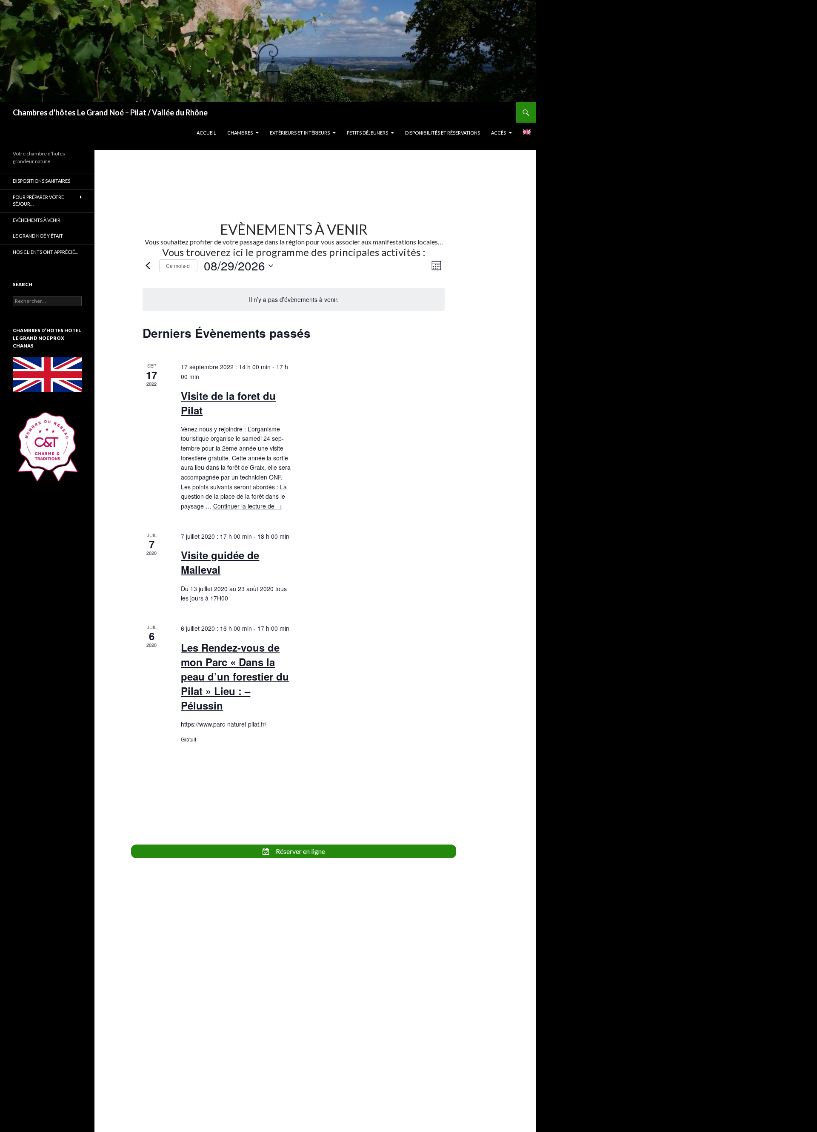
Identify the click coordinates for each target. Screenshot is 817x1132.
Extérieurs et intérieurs (300, 132)
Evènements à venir (36, 220)
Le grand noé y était (38, 235)
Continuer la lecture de (247, 506)
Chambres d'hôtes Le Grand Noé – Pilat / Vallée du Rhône (110, 112)
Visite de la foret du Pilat (228, 402)
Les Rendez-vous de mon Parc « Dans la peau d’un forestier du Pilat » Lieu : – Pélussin (235, 676)
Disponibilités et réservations (442, 132)
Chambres (240, 132)
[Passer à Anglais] (527, 132)
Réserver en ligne (299, 851)
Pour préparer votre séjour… (38, 200)
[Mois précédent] (148, 266)
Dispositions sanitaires (41, 181)
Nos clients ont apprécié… (45, 252)
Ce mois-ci (178, 265)
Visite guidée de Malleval (220, 562)
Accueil (206, 132)
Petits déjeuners (367, 132)
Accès (498, 132)
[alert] (293, 299)
